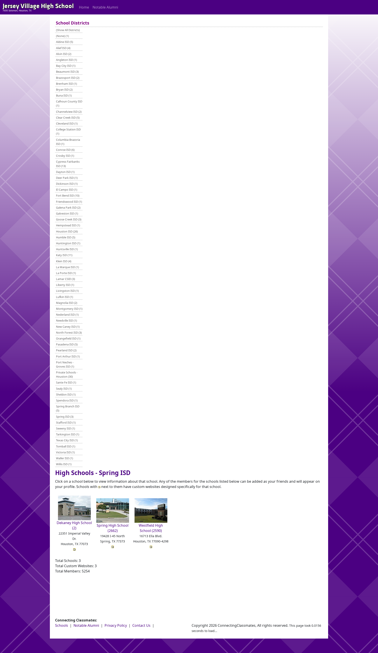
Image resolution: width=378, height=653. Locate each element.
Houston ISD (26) (67, 231)
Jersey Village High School (38, 6)
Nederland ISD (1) (67, 315)
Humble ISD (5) (65, 237)
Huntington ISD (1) (68, 243)
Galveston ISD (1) (67, 213)
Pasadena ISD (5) (67, 344)
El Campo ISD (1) (66, 190)
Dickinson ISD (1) (67, 184)
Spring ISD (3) (65, 417)
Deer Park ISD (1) (67, 178)
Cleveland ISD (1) (67, 123)
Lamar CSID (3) (65, 279)
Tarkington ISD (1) (67, 434)
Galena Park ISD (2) (68, 207)
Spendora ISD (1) (67, 400)
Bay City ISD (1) (65, 66)
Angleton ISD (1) (66, 60)
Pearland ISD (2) (66, 350)
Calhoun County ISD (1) (69, 103)
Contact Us (141, 625)
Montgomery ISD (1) (69, 309)
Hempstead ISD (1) (68, 225)
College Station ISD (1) (68, 131)
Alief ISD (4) (63, 48)
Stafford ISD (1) (66, 422)
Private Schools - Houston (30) (66, 374)
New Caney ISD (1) (68, 327)
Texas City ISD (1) (67, 440)
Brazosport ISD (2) (67, 78)
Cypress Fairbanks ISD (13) (68, 164)
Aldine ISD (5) (64, 42)
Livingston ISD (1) (67, 291)
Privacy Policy (116, 625)
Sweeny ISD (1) (65, 428)
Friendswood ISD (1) (69, 202)
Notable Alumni (105, 7)
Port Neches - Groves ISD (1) (65, 364)
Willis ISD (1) (64, 464)
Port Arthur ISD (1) (68, 356)
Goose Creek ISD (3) (68, 219)
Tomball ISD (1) (65, 446)
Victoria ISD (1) (65, 452)
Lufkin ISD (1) (64, 297)
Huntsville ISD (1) (67, 249)
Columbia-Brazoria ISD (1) (68, 142)
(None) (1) (62, 36)
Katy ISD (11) (64, 255)
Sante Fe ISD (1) (66, 382)
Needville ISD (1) (66, 320)
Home (84, 7)
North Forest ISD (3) (69, 332)
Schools (61, 625)
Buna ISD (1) (64, 95)
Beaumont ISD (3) (67, 72)
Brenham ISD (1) (66, 84)
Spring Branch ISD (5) (67, 408)
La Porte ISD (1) (66, 273)
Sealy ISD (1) (64, 389)
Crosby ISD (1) (65, 156)
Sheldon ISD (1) (66, 394)
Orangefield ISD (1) (68, 338)
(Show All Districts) (68, 30)
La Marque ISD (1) (67, 267)
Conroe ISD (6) (65, 150)
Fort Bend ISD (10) (67, 195)
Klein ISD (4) (63, 261)
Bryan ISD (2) (64, 90)
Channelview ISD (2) (69, 112)
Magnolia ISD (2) (66, 303)
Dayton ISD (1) (65, 172)
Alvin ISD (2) (63, 54)
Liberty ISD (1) (65, 285)
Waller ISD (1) (64, 458)
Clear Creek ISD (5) (68, 118)
